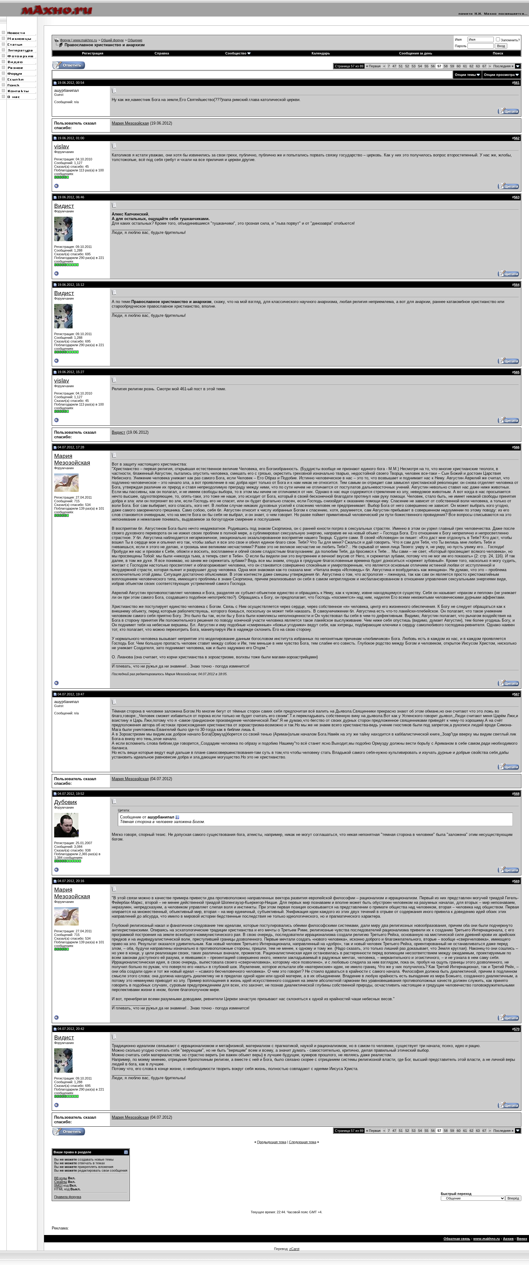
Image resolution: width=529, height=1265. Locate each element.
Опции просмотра (499, 75)
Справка (162, 53)
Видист (64, 206)
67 (484, 66)
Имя (458, 39)
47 (394, 66)
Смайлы (60, 1182)
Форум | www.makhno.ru (78, 40)
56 (433, 66)
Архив (508, 1239)
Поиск (498, 53)
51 (401, 66)
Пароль (461, 46)
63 (478, 66)
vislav (61, 146)
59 (452, 66)
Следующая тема (302, 1142)
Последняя (503, 66)
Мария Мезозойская (130, 123)
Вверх (522, 1239)
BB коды (60, 1178)
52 (407, 66)
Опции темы (465, 75)
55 (426, 66)
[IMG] (58, 1185)
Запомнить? (510, 40)
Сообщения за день (415, 53)
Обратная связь (457, 1239)
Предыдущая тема (271, 1142)
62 (471, 66)
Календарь (321, 53)
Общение (135, 40)
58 (446, 66)
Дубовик (65, 802)
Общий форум (112, 40)
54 (420, 66)
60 (458, 66)
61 (465, 66)
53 (413, 66)
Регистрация (92, 53)
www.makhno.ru (486, 1239)
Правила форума (67, 1197)
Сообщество (235, 53)
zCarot (294, 1249)
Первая (373, 66)
